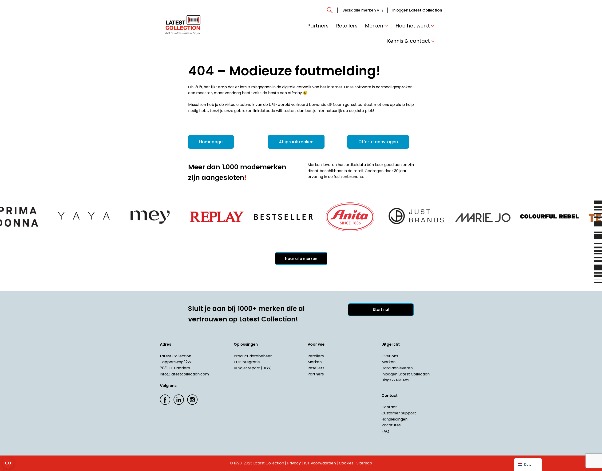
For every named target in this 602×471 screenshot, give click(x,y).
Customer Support (398, 413)
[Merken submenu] (386, 25)
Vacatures (391, 425)
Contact (389, 407)
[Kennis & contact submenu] (433, 41)
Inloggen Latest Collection (405, 374)
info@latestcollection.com (184, 374)
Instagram (192, 399)
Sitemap (364, 463)
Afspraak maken (296, 142)
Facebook (165, 399)
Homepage (211, 142)
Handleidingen (394, 419)
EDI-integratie (247, 362)
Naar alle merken (301, 258)
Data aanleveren (397, 368)
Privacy (294, 463)
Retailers (316, 356)
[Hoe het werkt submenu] (433, 25)
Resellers (316, 368)
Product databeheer (253, 356)
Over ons (389, 356)
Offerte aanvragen (378, 142)
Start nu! (381, 309)
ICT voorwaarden (320, 463)
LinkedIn (179, 399)
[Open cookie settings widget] (8, 463)
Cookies (346, 463)
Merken (315, 362)
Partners (316, 374)
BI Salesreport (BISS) (253, 368)
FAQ (385, 431)
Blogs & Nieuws (395, 380)
